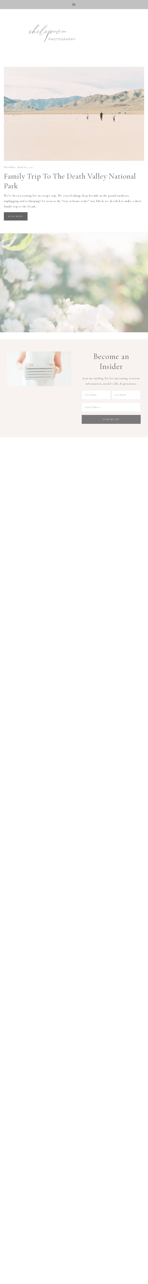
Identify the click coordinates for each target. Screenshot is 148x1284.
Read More (15, 216)
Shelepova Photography (48, 32)
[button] (74, 4)
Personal (10, 167)
